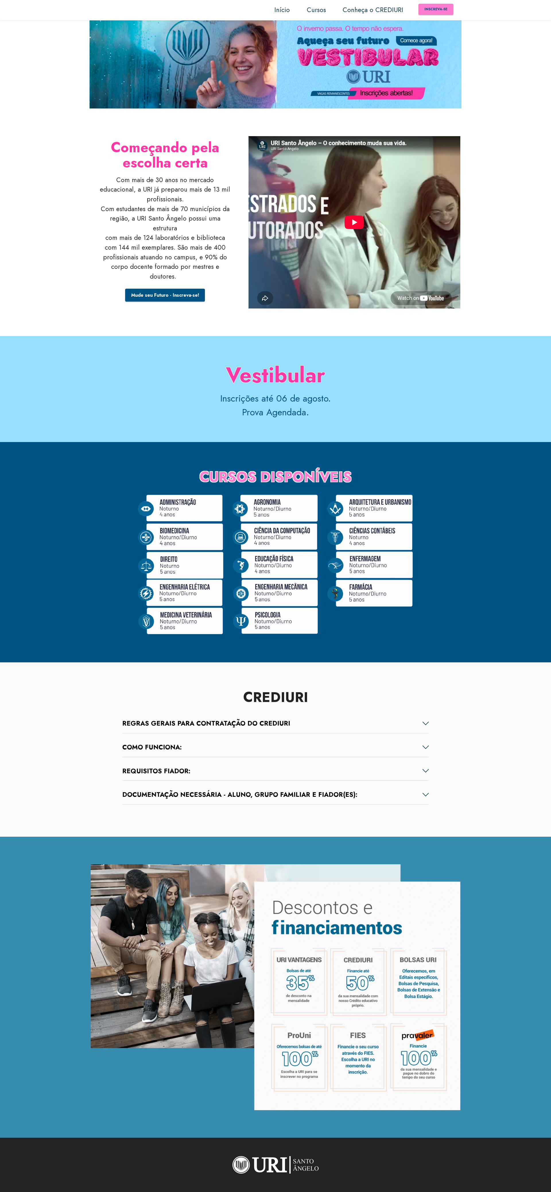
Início (282, 9)
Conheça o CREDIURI (373, 9)
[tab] (275, 723)
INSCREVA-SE (435, 9)
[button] (275, 723)
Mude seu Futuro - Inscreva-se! (165, 295)
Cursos (316, 9)
